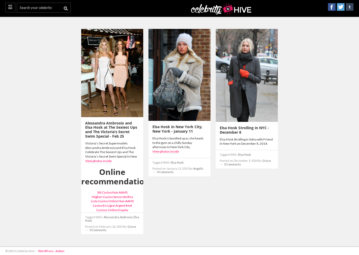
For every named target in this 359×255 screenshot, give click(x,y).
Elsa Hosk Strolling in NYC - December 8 (244, 130)
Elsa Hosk (177, 162)
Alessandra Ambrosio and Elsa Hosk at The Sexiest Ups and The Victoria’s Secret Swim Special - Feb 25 (111, 130)
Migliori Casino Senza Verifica (112, 197)
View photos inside (98, 161)
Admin (59, 251)
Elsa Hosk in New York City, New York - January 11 (177, 129)
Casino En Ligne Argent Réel (112, 205)
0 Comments (98, 230)
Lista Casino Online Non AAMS (112, 201)
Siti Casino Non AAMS (112, 192)
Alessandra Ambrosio (118, 217)
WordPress (46, 251)
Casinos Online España (112, 210)
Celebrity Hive (221, 9)
